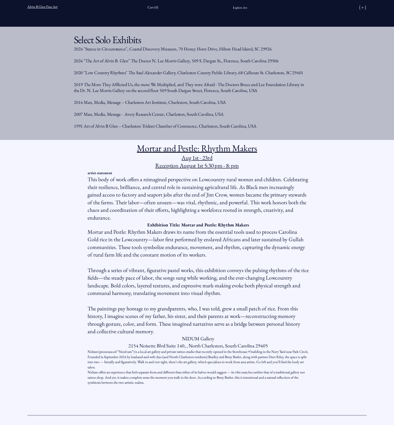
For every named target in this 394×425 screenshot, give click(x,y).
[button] (154, 7)
